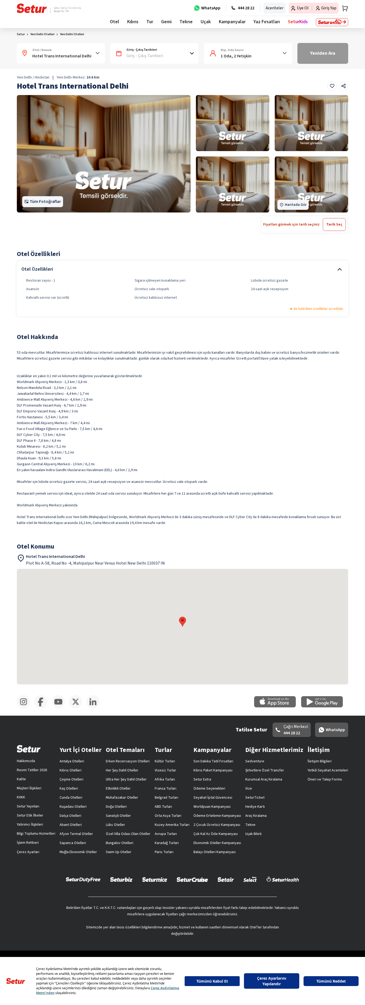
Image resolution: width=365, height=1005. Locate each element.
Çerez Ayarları (28, 852)
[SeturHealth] (282, 879)
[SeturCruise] (192, 879)
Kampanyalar (232, 21)
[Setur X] (77, 707)
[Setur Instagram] (25, 707)
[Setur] (32, 8)
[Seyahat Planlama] (343, 8)
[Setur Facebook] (43, 707)
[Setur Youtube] (60, 707)
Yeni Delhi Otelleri (72, 34)
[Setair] (226, 879)
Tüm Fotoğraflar (45, 201)
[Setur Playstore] (324, 706)
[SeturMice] (154, 879)
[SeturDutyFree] (83, 879)
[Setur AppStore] (277, 706)
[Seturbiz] (121, 879)
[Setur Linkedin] (95, 707)
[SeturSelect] (250, 879)
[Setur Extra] (332, 22)
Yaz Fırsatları (267, 21)
